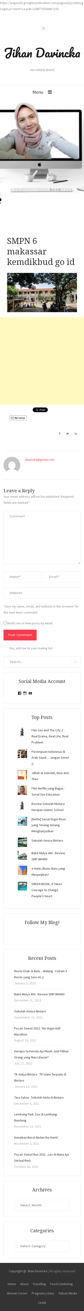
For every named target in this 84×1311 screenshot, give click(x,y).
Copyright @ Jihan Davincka (28, 1271)
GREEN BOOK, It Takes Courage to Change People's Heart (47, 890)
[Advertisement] (42, 361)
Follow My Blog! (42, 922)
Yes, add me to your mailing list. (31, 648)
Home (12, 1284)
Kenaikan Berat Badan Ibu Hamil (36, 1137)
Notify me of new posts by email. (30, 623)
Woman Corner (17, 1293)
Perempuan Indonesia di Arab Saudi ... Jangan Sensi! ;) (50, 758)
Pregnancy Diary (43, 1293)
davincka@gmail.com (39, 459)
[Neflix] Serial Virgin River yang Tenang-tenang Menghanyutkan (49, 825)
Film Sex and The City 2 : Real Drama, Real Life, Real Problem (50, 736)
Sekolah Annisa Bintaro (47, 840)
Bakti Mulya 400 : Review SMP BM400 (39, 994)
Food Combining (61, 1284)
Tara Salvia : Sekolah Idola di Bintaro (39, 1097)
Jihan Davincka (42, 52)
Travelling (39, 1284)
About (24, 1284)
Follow (21, 418)
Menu (37, 92)
